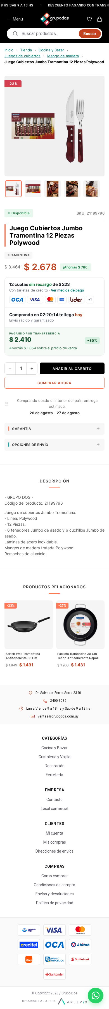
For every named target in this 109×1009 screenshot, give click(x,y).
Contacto (54, 799)
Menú (18, 19)
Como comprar (54, 876)
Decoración (55, 766)
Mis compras (54, 842)
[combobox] (48, 33)
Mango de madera (63, 56)
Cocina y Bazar (51, 50)
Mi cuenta (54, 833)
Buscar (89, 33)
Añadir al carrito (72, 368)
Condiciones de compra (54, 885)
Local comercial (54, 808)
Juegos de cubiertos (22, 56)
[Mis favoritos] (89, 19)
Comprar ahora (54, 383)
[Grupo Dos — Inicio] (54, 19)
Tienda (26, 50)
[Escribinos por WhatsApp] (95, 995)
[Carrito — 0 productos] (99, 19)
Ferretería (54, 775)
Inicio (8, 50)
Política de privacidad (54, 903)
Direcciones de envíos (54, 851)
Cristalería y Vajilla (54, 757)
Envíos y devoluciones (54, 894)
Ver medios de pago (67, 290)
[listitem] (13, 188)
